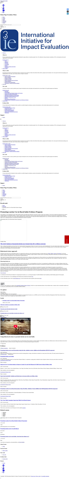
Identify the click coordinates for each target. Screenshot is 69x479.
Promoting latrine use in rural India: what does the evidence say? (12, 313)
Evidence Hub (5, 100)
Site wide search (3, 24)
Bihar (49, 253)
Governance (7, 64)
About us (4, 52)
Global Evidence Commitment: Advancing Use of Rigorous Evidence (16, 99)
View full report (3, 272)
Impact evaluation (8, 77)
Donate (4, 22)
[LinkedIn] (68, 14)
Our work (4, 84)
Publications (7, 112)
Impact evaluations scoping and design (11, 80)
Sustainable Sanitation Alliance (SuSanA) (23, 285)
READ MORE (21, 442)
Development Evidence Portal (10, 107)
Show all (4, 412)
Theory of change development (10, 76)
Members (6, 62)
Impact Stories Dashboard (9, 110)
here (32, 276)
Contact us (6, 67)
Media (4, 19)
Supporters (6, 61)
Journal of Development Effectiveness (11, 111)
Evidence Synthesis (8, 78)
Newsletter (4, 20)
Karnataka (59, 253)
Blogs (4, 17)
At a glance (7, 63)
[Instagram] (3, 12)
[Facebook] (3, 5)
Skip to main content (3, 0)
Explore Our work (6, 90)
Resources (4, 21)
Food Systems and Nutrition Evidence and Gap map (13, 93)
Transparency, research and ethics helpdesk (12, 83)
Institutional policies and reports (10, 66)
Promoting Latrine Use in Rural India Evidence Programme (14, 300)
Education (6, 91)
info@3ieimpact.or (16, 278)
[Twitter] (8, 348)
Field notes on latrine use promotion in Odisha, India (10, 304)
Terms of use (33, 476)
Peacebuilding (7, 92)
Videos (4, 413)
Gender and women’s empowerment (11, 94)
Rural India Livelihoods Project (10, 167)
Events (4, 191)
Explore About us (6, 59)
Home (4, 205)
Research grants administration (10, 82)
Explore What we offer (6, 75)
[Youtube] (4, 10)
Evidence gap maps (8, 79)
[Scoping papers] (3, 354)
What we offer (5, 68)
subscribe (24, 407)
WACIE (6, 166)
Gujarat (54, 253)
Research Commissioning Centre (10, 165)
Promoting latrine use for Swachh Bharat (9, 428)
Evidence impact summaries (9, 109)
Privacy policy (38, 476)
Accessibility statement (45, 476)
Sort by (1, 25)
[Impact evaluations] (4, 348)
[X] (3, 7)
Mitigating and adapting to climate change (12, 95)
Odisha (52, 253)
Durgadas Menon (3, 317)
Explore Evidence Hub (6, 106)
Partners (6, 65)
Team (6, 60)
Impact (4, 117)
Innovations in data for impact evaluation (12, 96)
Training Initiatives (8, 81)
